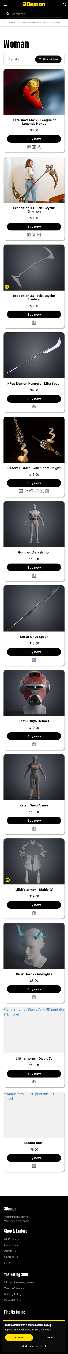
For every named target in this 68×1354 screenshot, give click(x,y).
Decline (49, 1337)
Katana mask (34, 1143)
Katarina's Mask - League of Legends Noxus (34, 121)
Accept (19, 1337)
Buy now (34, 139)
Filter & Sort (50, 59)
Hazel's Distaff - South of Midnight (34, 468)
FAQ (7, 1262)
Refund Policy (12, 1300)
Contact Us (11, 1256)
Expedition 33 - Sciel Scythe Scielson (34, 297)
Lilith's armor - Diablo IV (34, 889)
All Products (11, 1239)
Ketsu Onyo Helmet (34, 721)
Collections (11, 1244)
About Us (10, 1250)
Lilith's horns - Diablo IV (34, 1058)
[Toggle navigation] (5, 4)
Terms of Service (14, 1288)
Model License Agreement (20, 1282)
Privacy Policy (12, 1294)
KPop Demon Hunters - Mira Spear (34, 383)
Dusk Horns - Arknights (34, 974)
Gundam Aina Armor (34, 552)
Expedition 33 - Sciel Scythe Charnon (34, 209)
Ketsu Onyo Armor (34, 805)
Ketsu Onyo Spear (34, 637)
